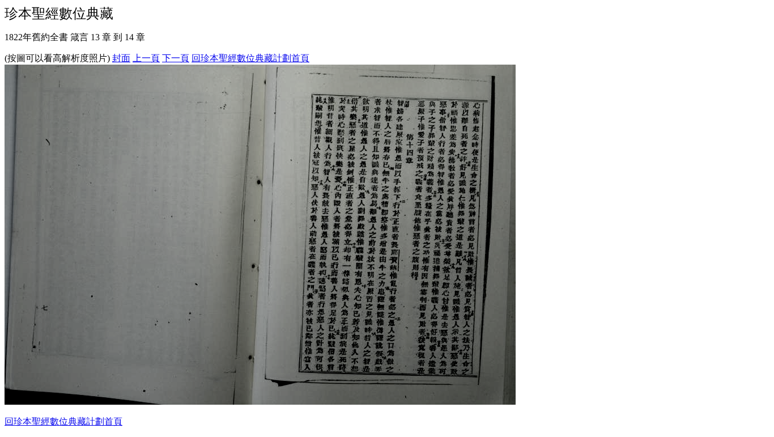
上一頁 (146, 58)
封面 (121, 58)
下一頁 (175, 58)
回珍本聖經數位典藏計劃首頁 (250, 58)
